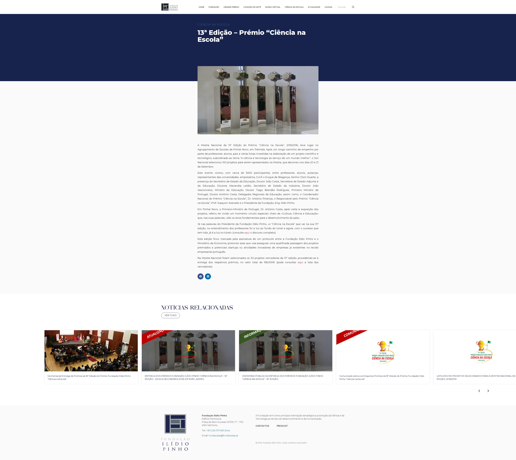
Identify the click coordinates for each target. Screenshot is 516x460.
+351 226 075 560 (215, 430)
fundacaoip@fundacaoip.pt (223, 435)
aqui (247, 232)
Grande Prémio (231, 7)
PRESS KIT (282, 426)
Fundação (214, 7)
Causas (328, 7)
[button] (201, 276)
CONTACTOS (262, 426)
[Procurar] (353, 7)
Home (201, 7)
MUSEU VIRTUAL (272, 7)
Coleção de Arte (252, 7)
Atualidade (314, 7)
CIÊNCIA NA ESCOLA (214, 24)
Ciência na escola (294, 7)
